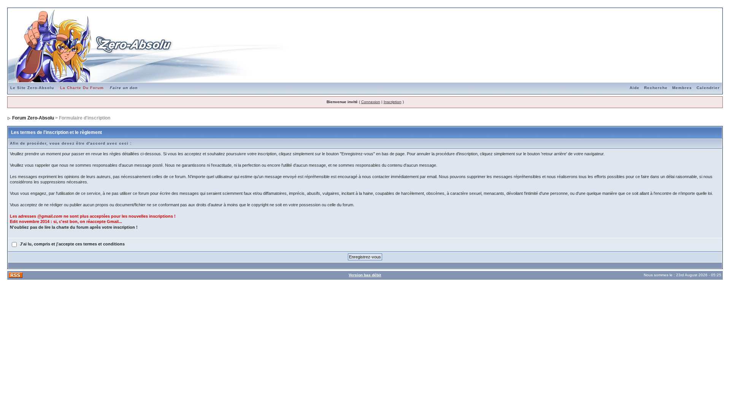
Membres (682, 88)
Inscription (393, 102)
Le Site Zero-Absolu (32, 88)
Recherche (656, 88)
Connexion (370, 102)
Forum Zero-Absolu (33, 118)
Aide (635, 88)
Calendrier (708, 88)
